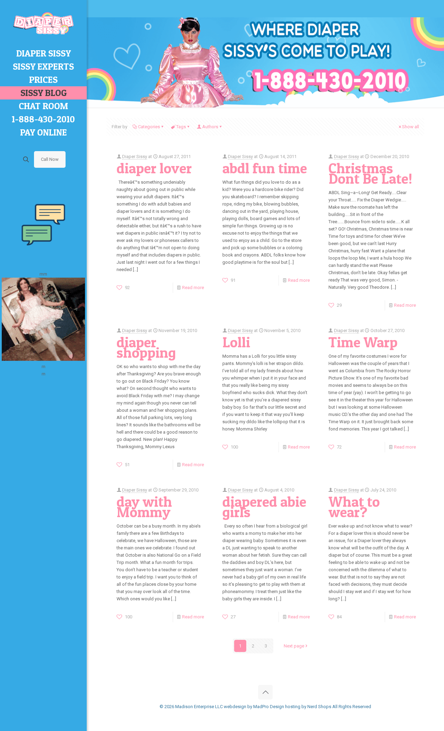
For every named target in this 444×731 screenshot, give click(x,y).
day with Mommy (144, 507)
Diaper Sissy (134, 156)
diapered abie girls (264, 507)
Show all (410, 126)
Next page (294, 646)
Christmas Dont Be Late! (370, 173)
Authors (210, 126)
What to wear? (354, 507)
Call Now (50, 159)
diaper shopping (146, 347)
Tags (181, 126)
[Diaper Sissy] (43, 23)
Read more (193, 287)
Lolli (236, 342)
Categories (149, 126)
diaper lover (154, 168)
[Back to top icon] (265, 692)
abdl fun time (264, 168)
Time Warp (363, 342)
